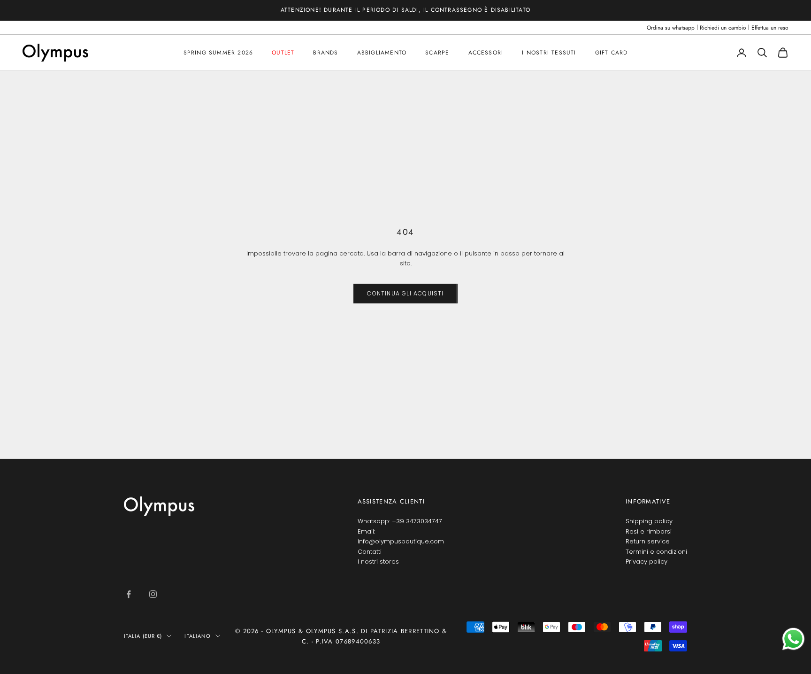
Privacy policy (646, 561)
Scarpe (437, 52)
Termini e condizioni (656, 551)
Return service (648, 541)
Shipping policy (649, 521)
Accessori (486, 52)
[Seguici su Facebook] (128, 594)
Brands (325, 52)
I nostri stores (378, 561)
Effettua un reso (769, 27)
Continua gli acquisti (405, 293)
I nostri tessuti (549, 52)
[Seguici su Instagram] (153, 594)
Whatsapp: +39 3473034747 (400, 521)
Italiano (197, 636)
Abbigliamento (382, 52)
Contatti (370, 551)
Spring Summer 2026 (218, 52)
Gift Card (611, 52)
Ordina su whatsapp (671, 27)
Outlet (283, 52)
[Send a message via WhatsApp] (793, 639)
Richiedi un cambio (723, 27)
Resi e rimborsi (649, 531)
